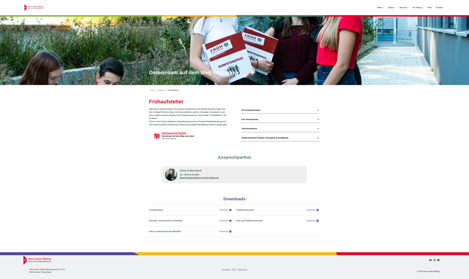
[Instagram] (434, 260)
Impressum (226, 269)
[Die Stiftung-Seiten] (422, 7)
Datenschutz (242, 269)
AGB (234, 269)
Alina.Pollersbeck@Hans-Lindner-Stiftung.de (199, 178)
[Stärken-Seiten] (395, 7)
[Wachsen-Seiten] (408, 7)
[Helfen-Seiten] (383, 7)
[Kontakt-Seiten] (443, 7)
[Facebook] (438, 260)
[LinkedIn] (430, 260)
